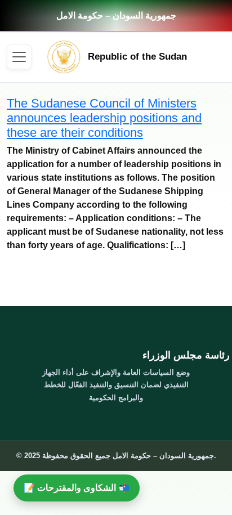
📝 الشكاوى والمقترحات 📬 (77, 487)
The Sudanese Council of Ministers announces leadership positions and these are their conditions (104, 118)
